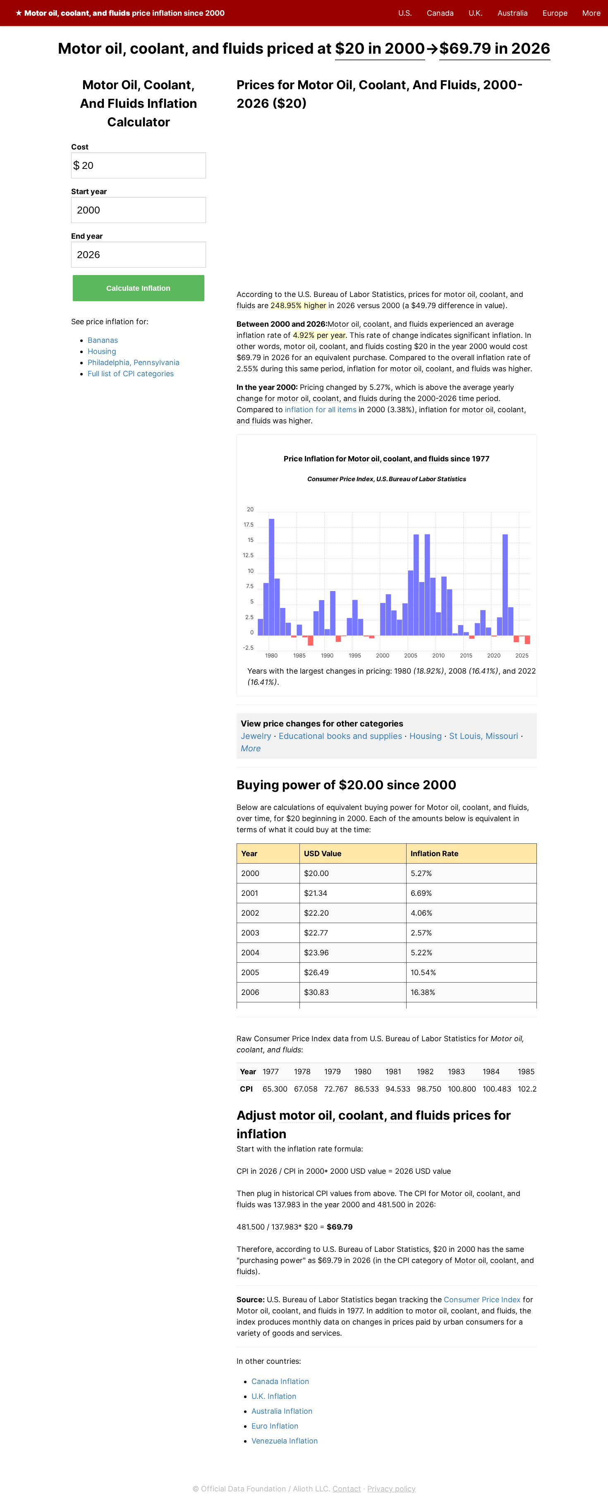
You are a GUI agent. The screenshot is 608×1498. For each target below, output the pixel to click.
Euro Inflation (275, 1426)
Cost (80, 146)
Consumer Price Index (482, 1299)
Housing (102, 351)
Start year (89, 191)
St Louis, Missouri (483, 736)
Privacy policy (391, 1488)
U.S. (405, 13)
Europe (555, 13)
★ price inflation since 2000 (120, 13)
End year (87, 236)
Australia (513, 13)
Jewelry (256, 736)
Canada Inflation (280, 1381)
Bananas (103, 340)
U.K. (476, 13)
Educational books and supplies (340, 736)
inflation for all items (321, 409)
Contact (347, 1488)
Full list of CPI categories (131, 373)
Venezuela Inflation (284, 1440)
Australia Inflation (282, 1411)
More (591, 13)
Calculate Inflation (138, 288)
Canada (440, 13)
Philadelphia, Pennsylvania (134, 362)
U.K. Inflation (274, 1396)
